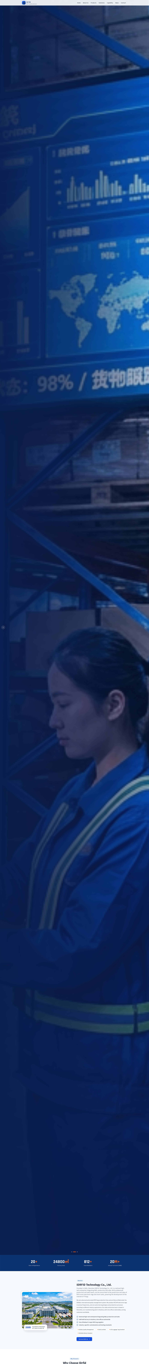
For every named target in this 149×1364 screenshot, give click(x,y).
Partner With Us (83, 1339)
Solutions (102, 3)
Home (79, 3)
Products (93, 3)
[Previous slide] (3, 627)
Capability (110, 3)
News (117, 3)
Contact (123, 3)
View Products (47, 641)
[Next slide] (146, 627)
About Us (85, 3)
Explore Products (29, 641)
